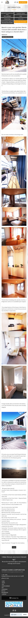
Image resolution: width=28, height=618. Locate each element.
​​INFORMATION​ (5, 592)
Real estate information (7, 36)
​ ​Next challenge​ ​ (7, 16)
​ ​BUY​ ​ (3, 587)
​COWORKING (4, 589)
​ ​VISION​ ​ (3, 582)
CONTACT (23, 2)
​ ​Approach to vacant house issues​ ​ (7, 14)
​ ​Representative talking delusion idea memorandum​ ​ (7, 22)
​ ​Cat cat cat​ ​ (20, 19)
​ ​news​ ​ (20, 16)
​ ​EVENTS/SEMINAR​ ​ (6, 586)
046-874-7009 (6, 578)
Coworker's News (21, 13)
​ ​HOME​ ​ (3, 581)
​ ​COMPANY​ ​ (4, 594)
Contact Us (15, 598)
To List (14, 547)
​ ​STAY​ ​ (3, 584)
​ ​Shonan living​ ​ (7, 19)
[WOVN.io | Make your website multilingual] (24, 614)
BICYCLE (3, 591)
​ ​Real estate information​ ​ (20, 21)
